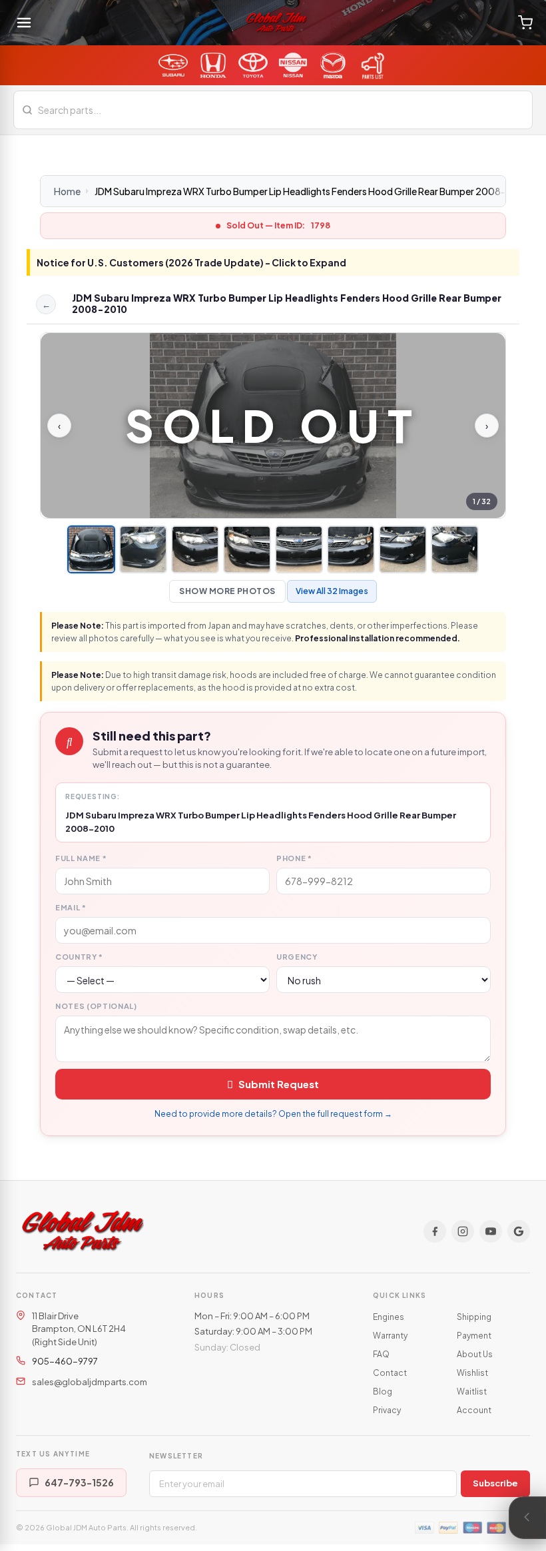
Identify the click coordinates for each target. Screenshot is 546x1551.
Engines (388, 1317)
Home (67, 191)
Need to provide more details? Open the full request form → (273, 1114)
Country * (79, 956)
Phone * (294, 858)
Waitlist (472, 1391)
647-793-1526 (79, 1482)
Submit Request (278, 1084)
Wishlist (472, 1373)
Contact (390, 1373)
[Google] (518, 1231)
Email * (71, 907)
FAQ (381, 1354)
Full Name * (81, 858)
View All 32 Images (332, 591)
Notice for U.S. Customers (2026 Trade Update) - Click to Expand (191, 262)
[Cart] (525, 22)
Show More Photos (227, 591)
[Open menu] (24, 22)
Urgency (297, 956)
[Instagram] (462, 1231)
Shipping (474, 1317)
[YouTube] (490, 1231)
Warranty (390, 1336)
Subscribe (495, 1483)
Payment (474, 1336)
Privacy (387, 1410)
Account (474, 1410)
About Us (475, 1354)
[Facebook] (434, 1231)
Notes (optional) (96, 1006)
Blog (382, 1391)
